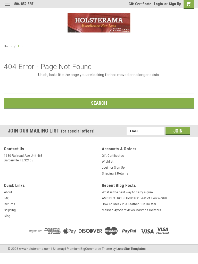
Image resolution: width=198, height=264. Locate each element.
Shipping (10, 210)
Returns (9, 204)
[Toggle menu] (7, 7)
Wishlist (107, 161)
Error (21, 46)
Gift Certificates (113, 156)
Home (8, 46)
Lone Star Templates (131, 249)
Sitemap (58, 249)
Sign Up (175, 4)
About (8, 192)
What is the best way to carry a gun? (127, 192)
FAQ (7, 198)
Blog (7, 216)
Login (158, 4)
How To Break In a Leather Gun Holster (129, 204)
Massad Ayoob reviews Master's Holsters (131, 210)
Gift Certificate (140, 4)
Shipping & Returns (115, 173)
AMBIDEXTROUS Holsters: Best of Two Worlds (135, 198)
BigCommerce (90, 249)
